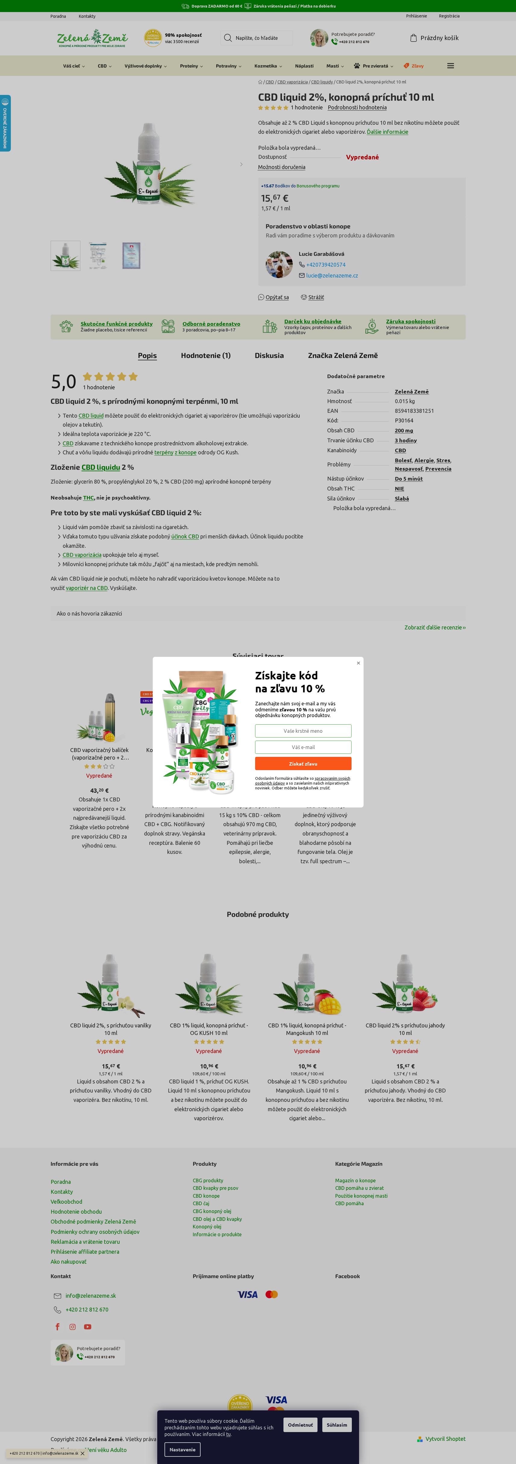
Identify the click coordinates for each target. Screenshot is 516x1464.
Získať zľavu (303, 763)
